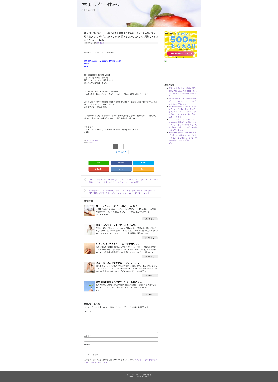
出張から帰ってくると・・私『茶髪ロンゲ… (118, 244)
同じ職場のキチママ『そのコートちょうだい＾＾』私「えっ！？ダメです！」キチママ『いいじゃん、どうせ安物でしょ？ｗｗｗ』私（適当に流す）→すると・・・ (183, 112)
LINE (99, 163)
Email (87, 344)
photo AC (91, 142)
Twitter (144, 163)
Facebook (121, 163)
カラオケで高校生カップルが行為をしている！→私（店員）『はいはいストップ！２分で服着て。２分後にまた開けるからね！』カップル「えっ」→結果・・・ (123, 181)
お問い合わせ (146, 375)
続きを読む (150, 219)
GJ (98, 43)
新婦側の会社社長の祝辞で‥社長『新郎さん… (119, 282)
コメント (88, 311)
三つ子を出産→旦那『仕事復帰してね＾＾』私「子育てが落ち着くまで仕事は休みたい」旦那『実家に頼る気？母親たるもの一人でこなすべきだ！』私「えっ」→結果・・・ (123, 192)
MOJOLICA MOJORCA (92, 140)
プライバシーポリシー (134, 375)
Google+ (100, 169)
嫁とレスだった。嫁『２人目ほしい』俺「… (118, 206)
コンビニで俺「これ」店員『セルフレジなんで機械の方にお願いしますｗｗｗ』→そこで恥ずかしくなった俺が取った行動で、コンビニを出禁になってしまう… (183, 125)
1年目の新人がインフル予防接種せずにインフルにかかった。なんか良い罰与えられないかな (183, 101)
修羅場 (102, 43)
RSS (143, 169)
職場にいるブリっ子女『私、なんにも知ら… (118, 225)
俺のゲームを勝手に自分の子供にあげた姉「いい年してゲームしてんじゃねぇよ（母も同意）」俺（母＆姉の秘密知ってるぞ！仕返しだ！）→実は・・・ (183, 138)
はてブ (121, 169)
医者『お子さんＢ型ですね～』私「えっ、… (118, 263)
